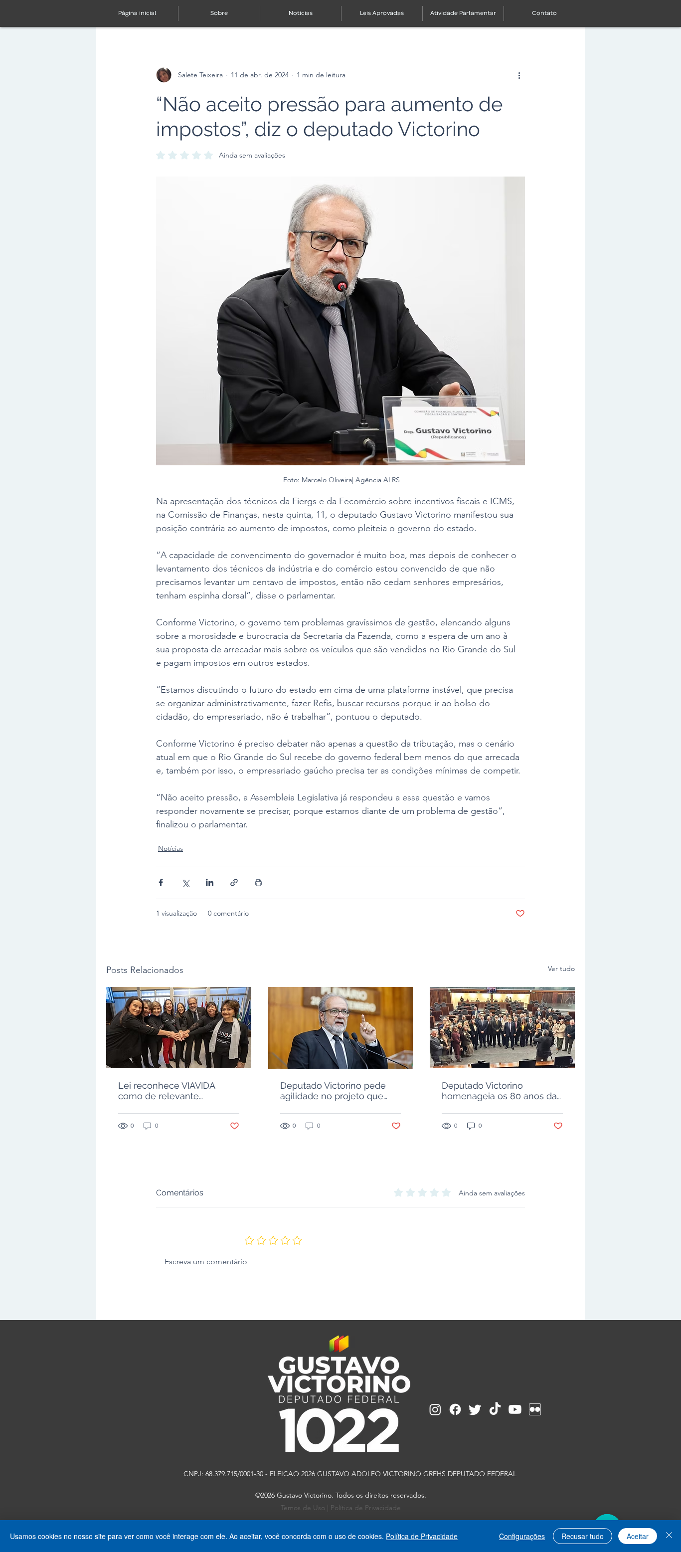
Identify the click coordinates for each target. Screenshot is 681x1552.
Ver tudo (561, 968)
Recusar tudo (582, 1536)
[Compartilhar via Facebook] (161, 882)
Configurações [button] (522, 1536)
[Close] (669, 1536)
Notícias (170, 848)
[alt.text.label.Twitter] (475, 1409)
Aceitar (638, 1536)
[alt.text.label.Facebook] (455, 1409)
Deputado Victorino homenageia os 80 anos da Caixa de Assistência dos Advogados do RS (499, 1090)
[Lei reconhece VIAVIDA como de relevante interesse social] (178, 1027)
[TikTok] (495, 1409)
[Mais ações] (519, 75)
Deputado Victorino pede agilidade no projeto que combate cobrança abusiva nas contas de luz (337, 1090)
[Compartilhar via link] (234, 882)
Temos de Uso (303, 1507)
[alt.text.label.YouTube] (515, 1409)
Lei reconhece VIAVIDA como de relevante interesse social (166, 1090)
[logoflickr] (534, 1409)
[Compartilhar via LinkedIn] (209, 882)
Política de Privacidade (366, 1507)
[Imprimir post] (258, 882)
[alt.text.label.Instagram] (435, 1409)
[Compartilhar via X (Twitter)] (185, 882)
